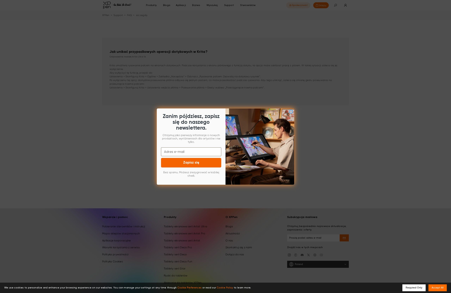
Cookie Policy (225, 287)
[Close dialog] (291, 111)
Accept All (438, 287)
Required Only (414, 287)
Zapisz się (191, 162)
